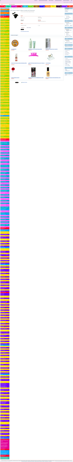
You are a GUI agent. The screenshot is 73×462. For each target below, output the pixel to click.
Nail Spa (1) (2, 96)
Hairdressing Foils (3, 320)
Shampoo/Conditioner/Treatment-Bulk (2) (4, 397)
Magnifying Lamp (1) (4, 200)
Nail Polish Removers (4, 90)
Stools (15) (2, 409)
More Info (71, 25)
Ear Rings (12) (3, 180)
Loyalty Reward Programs (68, 59)
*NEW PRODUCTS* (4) (4, 439)
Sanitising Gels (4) (3, 129)
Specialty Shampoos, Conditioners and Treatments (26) (4, 403)
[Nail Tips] (8, 102)
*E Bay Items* (3, 449)
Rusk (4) (2, 378)
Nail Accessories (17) (4, 59)
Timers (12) (2, 415)
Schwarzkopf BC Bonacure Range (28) (4, 386)
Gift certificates (67, 52)
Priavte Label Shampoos (4, 458)
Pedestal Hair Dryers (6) (4, 355)
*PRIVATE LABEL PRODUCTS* (3, 455)
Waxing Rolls (3, 226)
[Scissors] (8, 391)
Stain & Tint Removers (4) (4, 404)
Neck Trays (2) (3, 350)
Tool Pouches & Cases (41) (4, 425)
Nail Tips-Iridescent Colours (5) (3, 110)
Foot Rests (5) (3, 276)
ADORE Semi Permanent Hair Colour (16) (4, 230)
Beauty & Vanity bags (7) (4, 152)
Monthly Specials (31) (4, 13)
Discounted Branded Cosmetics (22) (4, 173)
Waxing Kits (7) (3, 223)
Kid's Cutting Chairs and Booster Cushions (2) (4, 330)
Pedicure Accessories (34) (4, 118)
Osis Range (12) (3, 352)
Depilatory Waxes (3, 171)
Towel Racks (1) (3, 428)
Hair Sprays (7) (3, 312)
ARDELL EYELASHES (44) (4, 144)
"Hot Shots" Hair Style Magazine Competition (68, 61)
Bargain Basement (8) (4, 9)
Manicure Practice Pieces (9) (4, 55)
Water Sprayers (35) (4, 436)
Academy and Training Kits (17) (4, 18)
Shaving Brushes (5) (4, 399)
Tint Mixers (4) (3, 417)
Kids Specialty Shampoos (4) (4, 332)
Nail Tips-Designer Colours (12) (4, 105)
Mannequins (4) (3, 341)
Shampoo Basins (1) (4, 394)
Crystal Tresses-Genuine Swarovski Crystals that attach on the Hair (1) (4, 443)
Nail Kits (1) (2, 86)
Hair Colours (2, 293)
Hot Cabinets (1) (3, 323)
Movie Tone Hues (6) (4, 343)
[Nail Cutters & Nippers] (8, 77)
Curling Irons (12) (3, 265)
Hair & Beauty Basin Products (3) (4, 288)
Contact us (66, 58)
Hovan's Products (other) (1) (4, 199)
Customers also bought (14, 35)
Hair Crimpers (3, 316)
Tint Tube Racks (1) (3, 423)
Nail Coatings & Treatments (3, 75)
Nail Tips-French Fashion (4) (4, 107)
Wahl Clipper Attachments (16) (4, 433)
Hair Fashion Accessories (51, 460)
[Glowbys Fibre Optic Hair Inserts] (8, 440)
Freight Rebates (70, 6)
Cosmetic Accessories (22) (4, 163)
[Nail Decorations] (8, 78)
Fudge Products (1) (3, 279)
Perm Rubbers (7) (3, 361)
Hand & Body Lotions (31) (4, 194)
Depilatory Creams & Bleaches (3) (4, 169)
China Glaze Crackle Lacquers (68, 30)
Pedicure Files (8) (3, 119)
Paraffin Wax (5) (3, 209)
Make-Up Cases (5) (3, 203)
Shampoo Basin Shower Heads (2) (4, 393)
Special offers (67, 54)
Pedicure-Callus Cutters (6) (4, 125)
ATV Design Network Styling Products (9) (4, 239)
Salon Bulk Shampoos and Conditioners (4, 382)
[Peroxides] (8, 364)
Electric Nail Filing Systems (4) (3, 41)
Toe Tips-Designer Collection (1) (3, 135)
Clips (1, 256)
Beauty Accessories (19, 6)
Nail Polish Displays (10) (4, 88)
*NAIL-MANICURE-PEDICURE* (3, 16)
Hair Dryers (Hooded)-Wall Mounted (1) (4, 300)
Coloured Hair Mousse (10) (4, 259)
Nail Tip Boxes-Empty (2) (4, 101)
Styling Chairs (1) (3, 411)
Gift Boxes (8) (3, 193)
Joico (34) (2, 327)
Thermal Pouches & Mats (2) (4, 413)
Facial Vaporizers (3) (4, 192)
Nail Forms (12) (3, 83)
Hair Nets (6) (2, 307)
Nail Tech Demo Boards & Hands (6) (4, 98)
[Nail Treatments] (8, 112)
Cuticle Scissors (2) (3, 35)
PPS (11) (2, 369)
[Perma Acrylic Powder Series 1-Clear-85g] (48, 48)
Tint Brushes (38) (3, 416)
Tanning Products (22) (4, 215)
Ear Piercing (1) (3, 179)
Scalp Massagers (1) (4, 384)
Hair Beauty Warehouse (4, 460)
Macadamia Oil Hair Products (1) (3, 335)
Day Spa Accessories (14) (4, 166)
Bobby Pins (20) (3, 248)
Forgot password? (67, 70)
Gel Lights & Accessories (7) (4, 49)
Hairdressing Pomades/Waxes (3, 322)
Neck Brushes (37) (3, 347)
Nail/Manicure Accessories (8, 6)
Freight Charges (67, 64)
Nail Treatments (3, 112)
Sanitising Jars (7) (3, 383)
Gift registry (66, 11)
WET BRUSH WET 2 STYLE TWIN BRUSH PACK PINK (36, 77)
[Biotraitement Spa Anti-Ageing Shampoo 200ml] (32, 48)
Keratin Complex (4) (3, 328)
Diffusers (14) (3, 270)
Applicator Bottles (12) (4, 142)
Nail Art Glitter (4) (3, 63)
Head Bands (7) (3, 197)
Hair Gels (67, 34)
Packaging (2, 14)
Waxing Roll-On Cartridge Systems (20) (4, 225)
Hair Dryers (2, 298)
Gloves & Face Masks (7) (4, 285)
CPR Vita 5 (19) (3, 263)
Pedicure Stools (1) (3, 123)
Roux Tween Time (3, 375)
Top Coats (2, 136)
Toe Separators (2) (3, 133)
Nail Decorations (3, 78)
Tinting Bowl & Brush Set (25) (4, 420)
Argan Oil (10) (3, 235)
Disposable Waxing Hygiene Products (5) (4, 176)
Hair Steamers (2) (3, 315)
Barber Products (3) (3, 243)
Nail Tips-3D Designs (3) (4, 103)
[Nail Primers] (8, 95)
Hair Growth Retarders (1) (4, 304)
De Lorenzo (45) (3, 268)
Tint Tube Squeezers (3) (4, 422)
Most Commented (68, 17)
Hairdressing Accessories (47, 6)
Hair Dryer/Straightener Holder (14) (4, 296)
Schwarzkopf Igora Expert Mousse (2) (4, 390)
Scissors (2, 391)
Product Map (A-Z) (67, 50)
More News (70, 42)
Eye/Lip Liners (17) (3, 181)
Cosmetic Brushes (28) (4, 165)
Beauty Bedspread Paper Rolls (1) (4, 151)
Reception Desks (3, 371)
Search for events (67, 53)
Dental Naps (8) (3, 39)
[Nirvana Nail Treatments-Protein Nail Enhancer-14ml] (48, 76)
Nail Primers (2, 95)
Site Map (66, 51)
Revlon (2, 374)
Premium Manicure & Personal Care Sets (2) (4, 453)
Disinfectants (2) (3, 174)
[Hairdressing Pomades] (8, 321)
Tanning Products (36, 6)
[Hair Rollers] (8, 311)
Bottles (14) (2, 26)
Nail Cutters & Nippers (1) (4, 77)
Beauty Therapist (28, 460)
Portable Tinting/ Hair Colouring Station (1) (4, 366)
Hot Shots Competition (66, 0)
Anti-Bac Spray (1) (3, 25)
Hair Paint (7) (3, 308)
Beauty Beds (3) (3, 148)
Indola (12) (2, 326)
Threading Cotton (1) (4, 216)
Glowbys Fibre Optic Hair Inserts (4, 441)
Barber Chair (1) (3, 242)
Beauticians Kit (3, 145)
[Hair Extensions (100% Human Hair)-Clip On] (8, 301)
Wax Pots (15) (3, 220)
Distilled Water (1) (3, 177)
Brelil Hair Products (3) (4, 253)
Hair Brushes (2, 289)
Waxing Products (25, 6)
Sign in (66, 69)
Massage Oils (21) (3, 205)
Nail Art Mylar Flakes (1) (4, 66)
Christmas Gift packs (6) (4, 12)
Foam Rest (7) (3, 46)
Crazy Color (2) (3, 264)
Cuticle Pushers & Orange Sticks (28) (4, 34)
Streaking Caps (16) (3, 410)
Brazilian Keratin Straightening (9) (3, 251)
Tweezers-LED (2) (3, 219)
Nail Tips (2, 102)
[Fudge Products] (8, 279)
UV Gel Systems (3, 137)
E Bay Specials (3, 450)
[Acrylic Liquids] (8, 21)
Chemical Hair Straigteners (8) (4, 255)
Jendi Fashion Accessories (44, 460)
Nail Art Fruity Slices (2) (4, 62)
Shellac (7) (2, 130)
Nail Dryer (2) (3, 81)
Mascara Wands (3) (3, 208)
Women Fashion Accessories (21, 460)
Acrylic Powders (3, 22)
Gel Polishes (2, 51)
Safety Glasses (3, 126)
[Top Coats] (8, 136)
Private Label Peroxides (4, 457)
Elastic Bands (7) (3, 273)
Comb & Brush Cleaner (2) (4, 260)
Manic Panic (2, 338)
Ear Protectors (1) (3, 272)
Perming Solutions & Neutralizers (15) (4, 363)
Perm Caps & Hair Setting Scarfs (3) (4, 357)
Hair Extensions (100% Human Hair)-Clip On (4, 302)
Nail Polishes (3, 92)
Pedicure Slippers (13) (4, 120)
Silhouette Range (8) (4, 400)
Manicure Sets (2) (3, 57)
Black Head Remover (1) (4, 156)
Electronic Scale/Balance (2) (4, 275)
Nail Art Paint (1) (3, 67)
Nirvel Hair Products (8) (4, 351)
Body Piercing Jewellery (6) (4, 160)
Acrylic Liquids (3, 21)
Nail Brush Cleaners (3, 72)
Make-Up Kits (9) (3, 204)
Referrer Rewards (67, 60)
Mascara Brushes (3, 214)
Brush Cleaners (3, 27)
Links (71, 0)
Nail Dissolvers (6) (3, 79)
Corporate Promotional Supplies (43, 0)
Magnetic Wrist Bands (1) (4, 337)
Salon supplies (39, 460)
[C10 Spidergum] (15, 48)
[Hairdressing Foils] (8, 320)
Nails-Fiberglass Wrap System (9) (4, 114)
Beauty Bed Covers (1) (4, 149)
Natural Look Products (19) (4, 346)
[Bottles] (8, 26)
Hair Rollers (2, 311)
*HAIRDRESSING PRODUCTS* (3, 228)
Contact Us (35, 0)
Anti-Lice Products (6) (4, 233)
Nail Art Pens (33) (3, 68)
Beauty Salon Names (9, 460)
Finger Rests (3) (3, 44)
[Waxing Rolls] (8, 226)
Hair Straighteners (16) (4, 317)
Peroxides (2, 364)
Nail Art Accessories (4, 61)
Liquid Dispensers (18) (4, 52)
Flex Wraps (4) (3, 45)
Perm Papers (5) (3, 358)
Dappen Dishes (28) (3, 38)
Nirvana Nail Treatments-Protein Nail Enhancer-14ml (53, 77)
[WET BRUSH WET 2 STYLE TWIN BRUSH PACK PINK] (33, 76)
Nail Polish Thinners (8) (4, 91)
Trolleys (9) (2, 430)
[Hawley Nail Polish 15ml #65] (13, 72)
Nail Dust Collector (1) (4, 82)
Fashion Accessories (15, 460)
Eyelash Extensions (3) (4, 187)
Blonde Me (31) (3, 247)
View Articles (70, 46)
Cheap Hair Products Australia (68, 23)
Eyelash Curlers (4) (3, 186)
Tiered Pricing (68, 41)
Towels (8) (2, 429)
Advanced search (12, 4)
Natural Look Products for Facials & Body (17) (4, 190)
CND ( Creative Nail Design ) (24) (3, 31)
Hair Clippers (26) (3, 292)
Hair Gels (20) (3, 303)
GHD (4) (2, 280)
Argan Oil (67, 33)
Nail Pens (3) (2, 87)
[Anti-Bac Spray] (8, 25)
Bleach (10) (2, 246)
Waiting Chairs (3, 435)
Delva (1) (2, 269)
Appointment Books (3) (4, 234)
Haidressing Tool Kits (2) (4, 286)
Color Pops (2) (3, 32)
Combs (2, 261)
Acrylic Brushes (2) (3, 20)
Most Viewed (67, 16)
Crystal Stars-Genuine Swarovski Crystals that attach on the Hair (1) (4, 446)
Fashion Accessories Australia (58, 460)
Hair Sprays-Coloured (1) (4, 313)
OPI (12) (2, 115)
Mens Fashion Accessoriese (66, 460)
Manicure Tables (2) (3, 58)
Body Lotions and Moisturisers (3, 158)
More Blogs (70, 36)
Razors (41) (2, 370)
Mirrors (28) (2, 342)
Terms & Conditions (67, 65)
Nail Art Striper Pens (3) (4, 71)
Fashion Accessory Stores (33, 460)
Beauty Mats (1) (3, 155)
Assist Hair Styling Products (3, 237)
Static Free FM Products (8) (4, 406)
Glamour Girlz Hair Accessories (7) (3, 282)
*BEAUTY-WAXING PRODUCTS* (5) (3, 139)
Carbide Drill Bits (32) (4, 29)
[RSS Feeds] (67, 18)
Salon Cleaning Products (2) (4, 211)
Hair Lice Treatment (3, 306)
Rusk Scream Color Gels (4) (4, 380)
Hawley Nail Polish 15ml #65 (15, 77)
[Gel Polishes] (8, 51)
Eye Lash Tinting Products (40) (4, 183)
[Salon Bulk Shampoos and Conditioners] (8, 381)
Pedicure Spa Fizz (3, 122)
